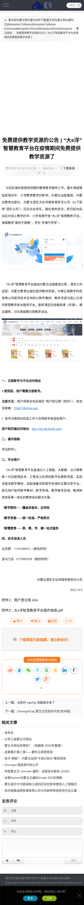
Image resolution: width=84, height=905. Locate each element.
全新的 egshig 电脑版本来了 (36, 702)
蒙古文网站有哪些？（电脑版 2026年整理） (34, 745)
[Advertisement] (42, 87)
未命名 (9, 732)
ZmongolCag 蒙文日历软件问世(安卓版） (45, 711)
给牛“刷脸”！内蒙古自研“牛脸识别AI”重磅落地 (35, 758)
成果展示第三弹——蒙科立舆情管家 (29, 752)
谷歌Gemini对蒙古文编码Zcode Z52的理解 (33, 777)
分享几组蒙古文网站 (18, 739)
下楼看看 (69, 168)
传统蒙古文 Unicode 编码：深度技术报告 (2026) (37, 771)
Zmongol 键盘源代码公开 (22, 765)
